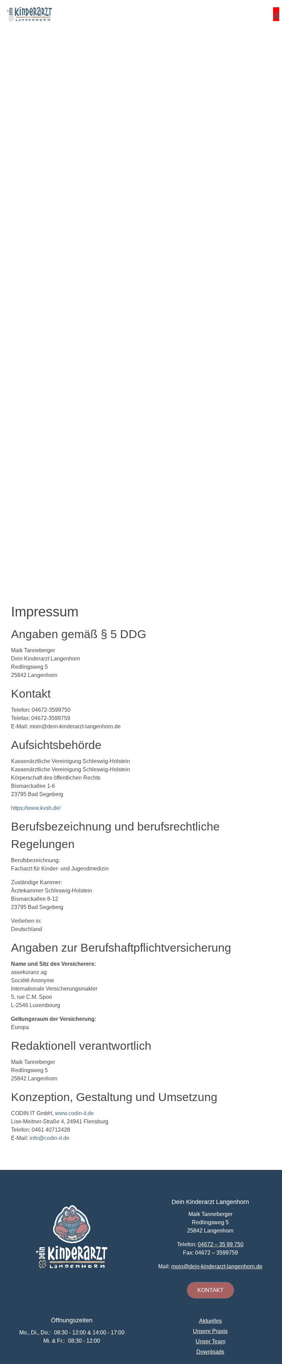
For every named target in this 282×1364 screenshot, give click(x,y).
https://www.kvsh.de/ (36, 808)
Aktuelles (210, 1321)
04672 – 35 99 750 (220, 1244)
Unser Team (210, 1341)
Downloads (210, 1352)
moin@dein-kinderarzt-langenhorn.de (216, 1266)
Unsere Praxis (210, 1331)
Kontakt (210, 1290)
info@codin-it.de (49, 1138)
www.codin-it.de (74, 1113)
